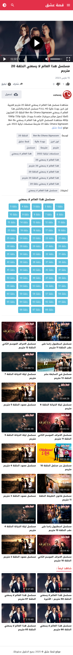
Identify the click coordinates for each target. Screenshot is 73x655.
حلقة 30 (11, 246)
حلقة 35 (11, 254)
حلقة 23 (37, 238)
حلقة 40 (11, 262)
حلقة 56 (62, 294)
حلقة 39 (24, 262)
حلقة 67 (37, 310)
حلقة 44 (24, 270)
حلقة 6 (60, 214)
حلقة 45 (11, 270)
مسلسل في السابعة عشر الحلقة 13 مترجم (57, 376)
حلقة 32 (49, 254)
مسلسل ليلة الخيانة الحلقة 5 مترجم (20, 437)
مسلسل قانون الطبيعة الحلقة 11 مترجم (55, 498)
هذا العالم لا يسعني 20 (47, 160)
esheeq (57, 95)
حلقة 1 (59, 206)
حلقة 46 (62, 278)
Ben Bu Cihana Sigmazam (46, 135)
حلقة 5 (13, 206)
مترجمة (44, 148)
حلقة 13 (37, 222)
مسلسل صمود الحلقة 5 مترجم (20, 405)
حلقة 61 (62, 302)
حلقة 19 (24, 230)
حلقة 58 (37, 294)
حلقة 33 (37, 254)
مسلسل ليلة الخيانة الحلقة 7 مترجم (20, 376)
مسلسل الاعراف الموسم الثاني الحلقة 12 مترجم (19, 346)
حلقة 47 (49, 278)
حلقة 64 (24, 302)
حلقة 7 (48, 214)
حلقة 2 (48, 206)
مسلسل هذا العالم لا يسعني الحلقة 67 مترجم (20, 597)
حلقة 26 (62, 246)
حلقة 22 (49, 238)
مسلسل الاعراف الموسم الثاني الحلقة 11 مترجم (54, 437)
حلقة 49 (24, 278)
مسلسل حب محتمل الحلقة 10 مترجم (55, 467)
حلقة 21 (62, 238)
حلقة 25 (11, 238)
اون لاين (55, 141)
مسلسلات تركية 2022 (48, 154)
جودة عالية (40, 141)
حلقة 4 (25, 206)
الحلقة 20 (23, 135)
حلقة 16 (62, 230)
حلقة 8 (37, 214)
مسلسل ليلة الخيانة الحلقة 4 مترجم (20, 528)
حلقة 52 (49, 286)
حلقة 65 (11, 302)
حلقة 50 (11, 278)
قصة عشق (54, 5)
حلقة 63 (37, 302)
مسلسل (31, 148)
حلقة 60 (11, 294)
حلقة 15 (11, 222)
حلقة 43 (37, 270)
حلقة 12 (49, 222)
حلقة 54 (24, 286)
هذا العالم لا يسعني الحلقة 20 (44, 172)
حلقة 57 (49, 294)
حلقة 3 (36, 206)
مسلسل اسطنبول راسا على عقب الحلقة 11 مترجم (56, 346)
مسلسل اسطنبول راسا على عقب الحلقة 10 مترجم (56, 528)
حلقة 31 (62, 254)
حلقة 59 (24, 294)
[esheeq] (67, 98)
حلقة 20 (11, 230)
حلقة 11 (61, 222)
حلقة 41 (62, 270)
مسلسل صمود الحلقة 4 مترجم (19, 465)
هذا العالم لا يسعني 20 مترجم (44, 166)
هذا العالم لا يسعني (22, 154)
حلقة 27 (49, 246)
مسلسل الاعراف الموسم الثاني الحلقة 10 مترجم (54, 559)
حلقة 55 (11, 286)
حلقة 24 (24, 238)
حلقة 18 (37, 230)
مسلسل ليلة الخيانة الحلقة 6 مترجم (55, 407)
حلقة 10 (13, 214)
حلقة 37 (49, 262)
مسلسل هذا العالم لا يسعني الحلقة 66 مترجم (55, 628)
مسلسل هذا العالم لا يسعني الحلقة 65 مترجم (20, 628)
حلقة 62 (49, 302)
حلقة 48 (37, 278)
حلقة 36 (62, 262)
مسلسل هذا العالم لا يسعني (42, 190)
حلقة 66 (49, 310)
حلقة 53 (37, 286)
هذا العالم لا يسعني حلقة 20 (44, 184)
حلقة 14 (24, 222)
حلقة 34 (24, 254)
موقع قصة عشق (52, 652)
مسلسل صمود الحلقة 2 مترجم (20, 557)
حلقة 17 (49, 230)
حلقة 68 (24, 310)
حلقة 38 (37, 262)
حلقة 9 (25, 214)
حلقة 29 (24, 246)
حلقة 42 (49, 270)
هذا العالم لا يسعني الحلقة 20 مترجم (40, 178)
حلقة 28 (37, 246)
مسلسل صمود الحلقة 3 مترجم (19, 496)
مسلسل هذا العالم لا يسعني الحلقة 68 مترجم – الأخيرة (55, 597)
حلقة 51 (62, 286)
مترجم (56, 148)
